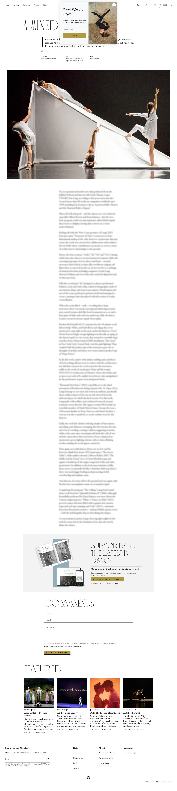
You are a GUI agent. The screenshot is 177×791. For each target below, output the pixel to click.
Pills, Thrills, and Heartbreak (105, 713)
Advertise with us (106, 758)
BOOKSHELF (61, 710)
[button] (138, 5)
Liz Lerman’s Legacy (67, 713)
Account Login (130, 753)
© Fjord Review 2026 (164, 782)
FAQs (75, 763)
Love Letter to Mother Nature (35, 714)
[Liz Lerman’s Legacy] (72, 693)
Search (76, 769)
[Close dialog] (114, 4)
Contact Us (78, 758)
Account (76, 753)
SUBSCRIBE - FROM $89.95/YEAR (107, 579)
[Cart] (155, 5)
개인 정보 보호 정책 (86, 643)
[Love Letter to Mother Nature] (39, 693)
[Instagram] (88, 778)
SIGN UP (74, 35)
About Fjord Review (107, 753)
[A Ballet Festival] (138, 693)
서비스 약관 (100, 643)
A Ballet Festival (131, 713)
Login (115, 583)
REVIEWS (27, 710)
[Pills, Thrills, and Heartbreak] (105, 693)
